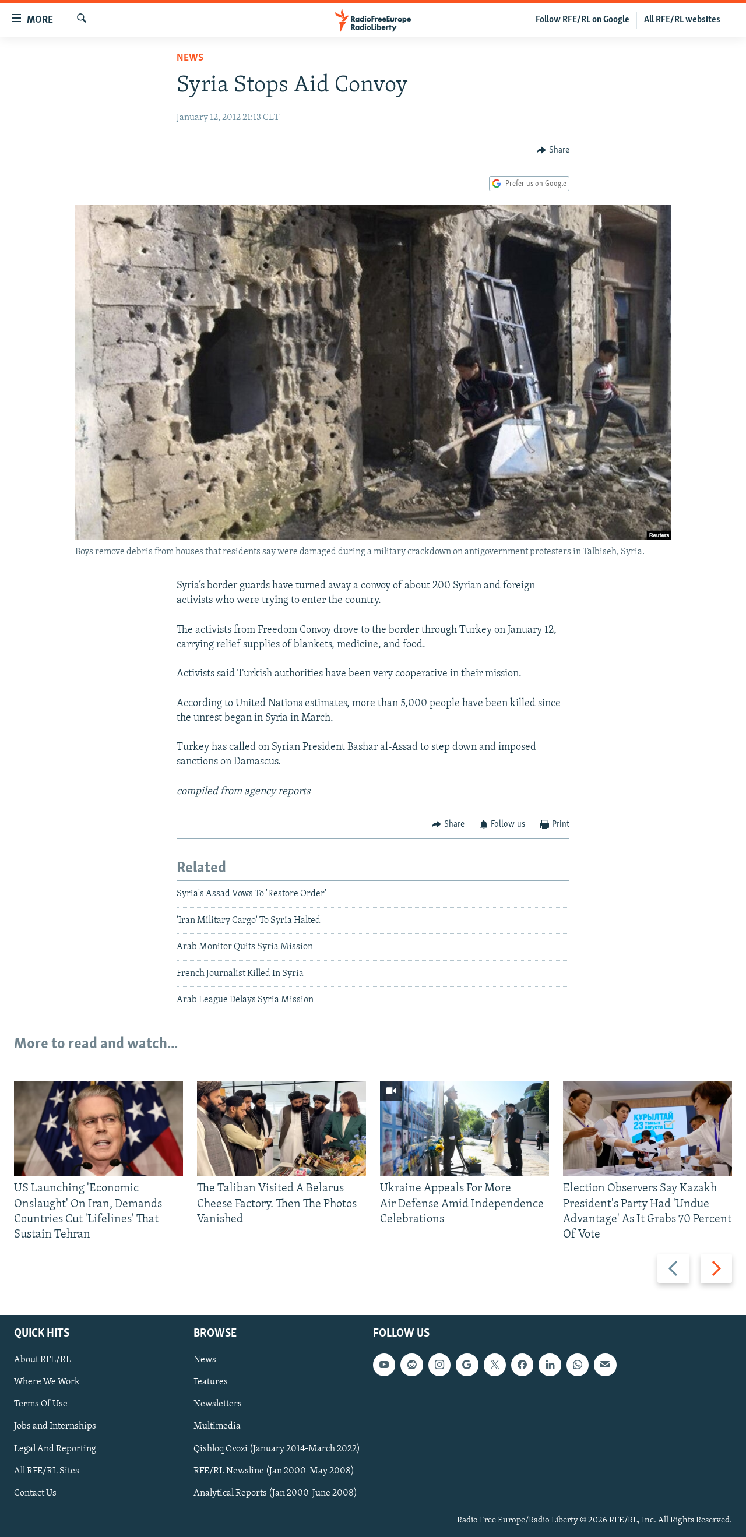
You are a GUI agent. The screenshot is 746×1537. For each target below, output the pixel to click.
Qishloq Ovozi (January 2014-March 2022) (276, 1449)
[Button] (553, 150)
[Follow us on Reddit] (411, 1365)
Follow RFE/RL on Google (582, 19)
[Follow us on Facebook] (522, 1365)
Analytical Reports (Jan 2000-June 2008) (275, 1493)
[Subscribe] (605, 1365)
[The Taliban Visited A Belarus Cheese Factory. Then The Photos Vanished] (281, 1128)
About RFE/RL (42, 1360)
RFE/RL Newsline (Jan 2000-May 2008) (273, 1471)
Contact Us (35, 1493)
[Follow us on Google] (467, 1365)
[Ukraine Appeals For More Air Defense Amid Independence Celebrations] (464, 1128)
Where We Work (47, 1382)
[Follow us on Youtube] (384, 1365)
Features (210, 1382)
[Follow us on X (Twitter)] (495, 1365)
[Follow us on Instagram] (439, 1365)
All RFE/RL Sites (46, 1471)
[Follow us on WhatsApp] (577, 1365)
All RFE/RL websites (682, 19)
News (190, 58)
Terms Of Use (41, 1404)
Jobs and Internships (55, 1427)
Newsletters (217, 1404)
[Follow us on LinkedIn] (550, 1365)
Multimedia (217, 1427)
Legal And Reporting (55, 1449)
